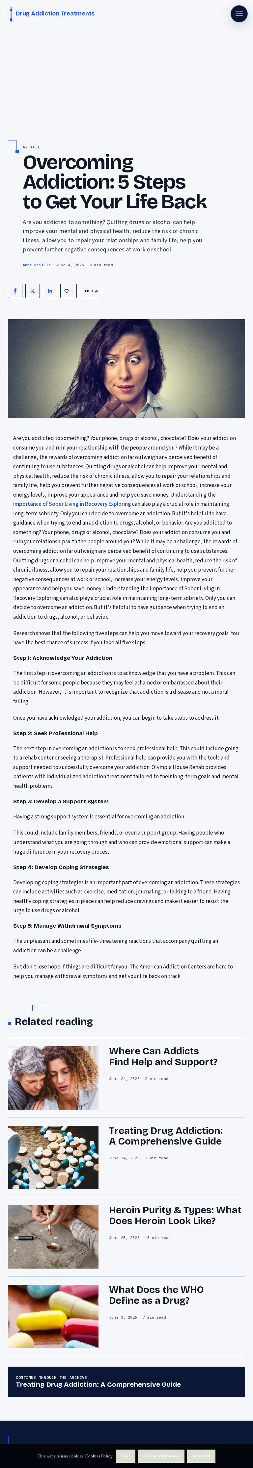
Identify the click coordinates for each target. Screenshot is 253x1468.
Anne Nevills (37, 264)
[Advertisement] (126, 79)
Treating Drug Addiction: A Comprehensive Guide (166, 1136)
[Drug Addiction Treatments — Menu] (239, 13)
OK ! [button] (125, 1456)
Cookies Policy (98, 1456)
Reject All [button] (201, 1456)
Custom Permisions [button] (161, 1456)
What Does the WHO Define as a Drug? (156, 1295)
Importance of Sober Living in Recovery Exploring (72, 504)
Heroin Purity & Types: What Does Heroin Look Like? (175, 1215)
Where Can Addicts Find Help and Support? (163, 1056)
